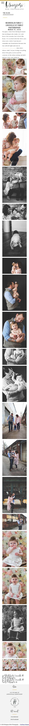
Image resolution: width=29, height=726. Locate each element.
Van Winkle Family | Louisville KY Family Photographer (13, 681)
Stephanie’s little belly (9, 48)
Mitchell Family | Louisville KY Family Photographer (13, 677)
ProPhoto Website (24, 724)
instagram (15, 719)
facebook (14, 717)
